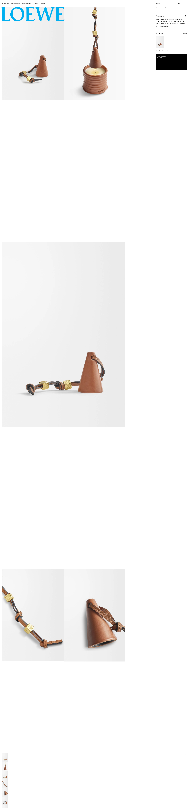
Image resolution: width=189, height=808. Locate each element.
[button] (33, 124)
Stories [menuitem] (43, 3)
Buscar (158, 3)
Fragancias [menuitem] (5, 3)
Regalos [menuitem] (36, 3)
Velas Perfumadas (169, 8)
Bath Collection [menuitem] (26, 3)
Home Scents (159, 8)
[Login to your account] (179, 3)
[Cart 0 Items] (185, 3)
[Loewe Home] (33, 14)
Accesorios (178, 8)
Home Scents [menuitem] (15, 3)
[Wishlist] (182, 3)
